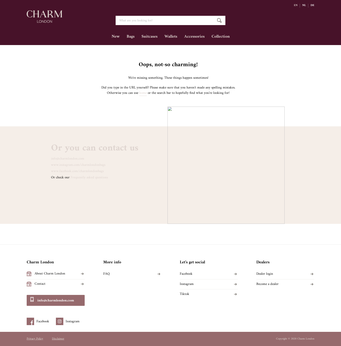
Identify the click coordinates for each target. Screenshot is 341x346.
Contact (40, 284)
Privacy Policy (35, 338)
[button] (297, 5)
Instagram (187, 284)
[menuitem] (115, 38)
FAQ (106, 274)
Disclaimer (58, 338)
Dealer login (264, 274)
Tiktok (184, 294)
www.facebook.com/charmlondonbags (77, 171)
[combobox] (170, 20)
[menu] (170, 38)
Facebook (186, 274)
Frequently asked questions (89, 177)
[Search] (219, 20)
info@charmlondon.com (67, 159)
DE (312, 5)
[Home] (44, 20)
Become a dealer (267, 284)
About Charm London (50, 274)
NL (304, 5)
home (143, 93)
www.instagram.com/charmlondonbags (78, 165)
